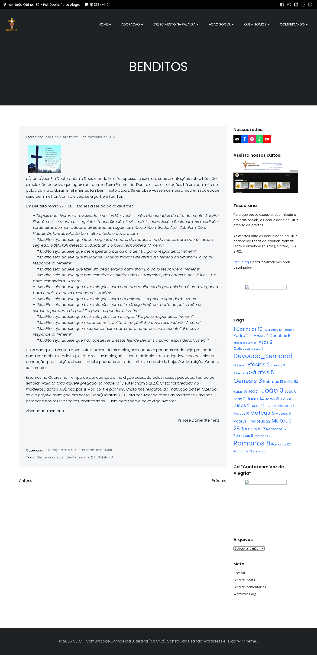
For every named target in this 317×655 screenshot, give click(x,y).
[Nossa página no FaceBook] (244, 139)
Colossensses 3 (248, 348)
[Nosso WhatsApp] (259, 139)
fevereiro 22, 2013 (101, 137)
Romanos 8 (251, 443)
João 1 (254, 391)
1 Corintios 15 (247, 329)
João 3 (272, 390)
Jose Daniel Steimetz (61, 137)
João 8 (290, 391)
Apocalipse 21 (241, 343)
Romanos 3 (253, 429)
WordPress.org (244, 594)
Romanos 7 (262, 436)
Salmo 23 (259, 451)
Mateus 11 (241, 421)
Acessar (239, 573)
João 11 (239, 399)
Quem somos (255, 24)
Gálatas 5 (261, 372)
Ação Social (220, 24)
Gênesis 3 (247, 381)
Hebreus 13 (273, 381)
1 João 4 (288, 330)
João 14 (255, 398)
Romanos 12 (280, 444)
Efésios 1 (239, 365)
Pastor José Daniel (98, 450)
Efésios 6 (278, 365)
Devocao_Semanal (262, 356)
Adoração (130, 24)
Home (103, 24)
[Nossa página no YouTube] (267, 139)
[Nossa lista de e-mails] (237, 139)
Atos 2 (265, 342)
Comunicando (292, 24)
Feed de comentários (249, 587)
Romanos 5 (276, 429)
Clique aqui (242, 262)
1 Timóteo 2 (257, 336)
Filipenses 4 (240, 373)
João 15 (272, 399)
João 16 (285, 399)
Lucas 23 (271, 406)
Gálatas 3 (105, 457)
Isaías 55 (240, 391)
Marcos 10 (241, 413)
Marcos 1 (286, 405)
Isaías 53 (291, 381)
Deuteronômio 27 (81, 457)
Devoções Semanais (63, 450)
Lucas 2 (241, 405)
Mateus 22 (261, 421)
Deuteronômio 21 (50, 457)
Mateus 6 (283, 413)
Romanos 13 (242, 451)
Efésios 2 (258, 364)
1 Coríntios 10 (272, 330)
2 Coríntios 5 (278, 335)
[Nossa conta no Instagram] (252, 139)
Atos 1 (254, 343)
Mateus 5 (262, 413)
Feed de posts (244, 580)
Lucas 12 (258, 405)
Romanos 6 (243, 435)
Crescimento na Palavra (174, 24)
